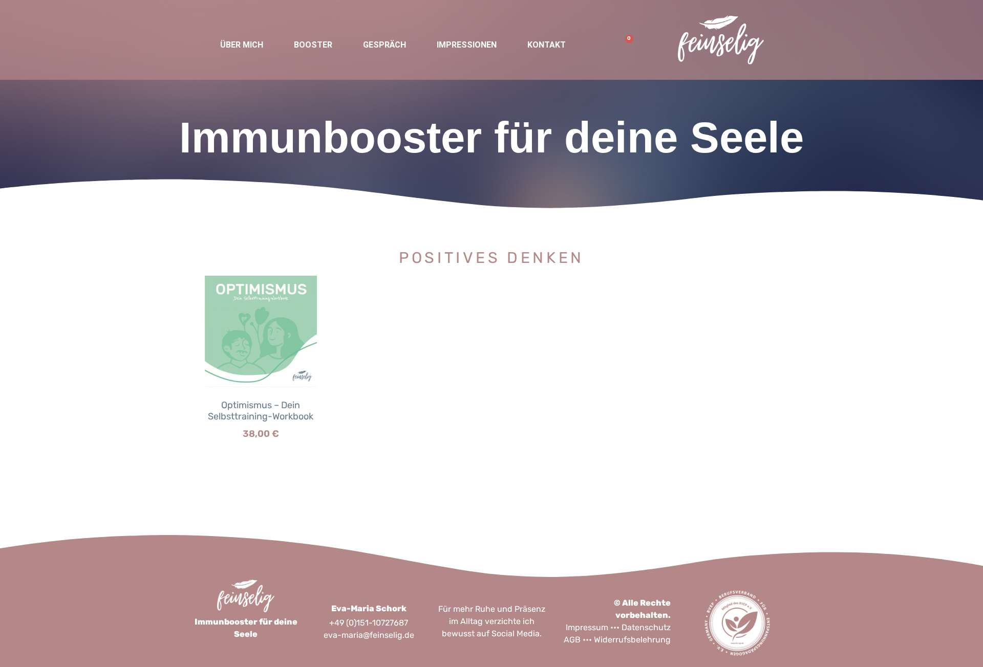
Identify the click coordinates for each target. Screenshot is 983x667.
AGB (572, 639)
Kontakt (546, 45)
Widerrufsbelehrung (632, 639)
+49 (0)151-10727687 (368, 623)
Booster (313, 45)
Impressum (587, 627)
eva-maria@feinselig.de (369, 635)
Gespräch (384, 45)
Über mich (241, 45)
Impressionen (467, 45)
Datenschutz (646, 627)
